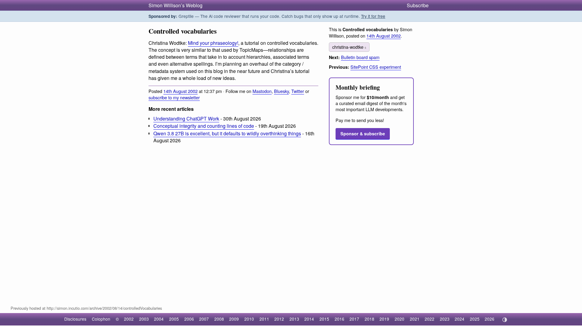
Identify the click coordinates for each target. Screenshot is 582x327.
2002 (129, 319)
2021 (415, 319)
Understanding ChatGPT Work (186, 118)
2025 (475, 319)
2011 (264, 319)
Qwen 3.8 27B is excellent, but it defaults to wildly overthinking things (227, 133)
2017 (354, 319)
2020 (399, 319)
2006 (189, 319)
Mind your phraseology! (213, 42)
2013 (294, 319)
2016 (339, 319)
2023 (445, 319)
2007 (204, 319)
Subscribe (418, 5)
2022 (429, 319)
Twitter (297, 91)
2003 (144, 319)
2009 (234, 319)
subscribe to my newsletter (174, 97)
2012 (279, 319)
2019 (384, 319)
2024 (459, 319)
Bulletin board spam (360, 57)
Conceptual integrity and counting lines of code (203, 125)
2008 (219, 319)
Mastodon (262, 91)
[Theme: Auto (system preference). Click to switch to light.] (504, 319)
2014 (309, 319)
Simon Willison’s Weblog (175, 5)
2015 (324, 319)
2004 (159, 319)
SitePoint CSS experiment (375, 67)
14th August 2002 (180, 91)
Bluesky (281, 91)
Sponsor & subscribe (362, 133)
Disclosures (75, 319)
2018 (369, 319)
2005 (174, 319)
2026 (489, 319)
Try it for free (373, 16)
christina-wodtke (349, 47)
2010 (249, 319)
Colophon (101, 319)
